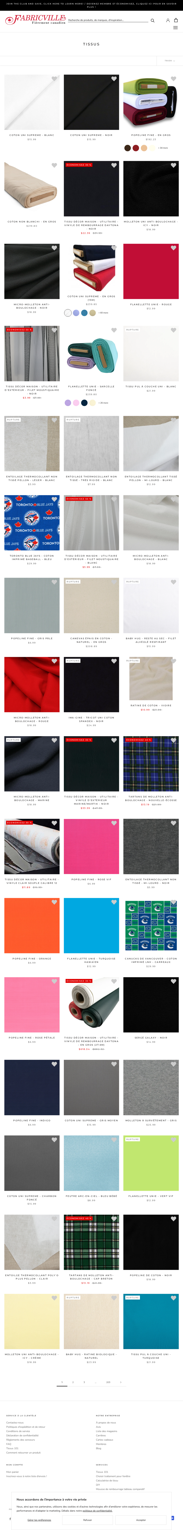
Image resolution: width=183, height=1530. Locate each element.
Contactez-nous (15, 1422)
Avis (98, 1427)
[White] (68, 313)
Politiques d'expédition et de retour (25, 1427)
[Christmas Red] (136, 148)
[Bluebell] (84, 313)
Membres (101, 1444)
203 (108, 1382)
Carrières (101, 1435)
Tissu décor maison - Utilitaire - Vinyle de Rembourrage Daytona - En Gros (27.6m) (91, 1041)
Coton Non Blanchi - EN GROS (32, 221)
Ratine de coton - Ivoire (151, 705)
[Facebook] (10, 1519)
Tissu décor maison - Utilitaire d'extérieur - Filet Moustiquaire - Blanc (91, 559)
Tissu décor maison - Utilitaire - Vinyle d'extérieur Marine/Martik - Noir (91, 800)
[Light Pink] (76, 403)
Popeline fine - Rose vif (91, 879)
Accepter (141, 1520)
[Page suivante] (120, 1382)
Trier (169, 61)
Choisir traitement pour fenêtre (113, 1476)
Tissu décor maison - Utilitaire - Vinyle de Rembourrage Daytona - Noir (91, 225)
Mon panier (12, 1472)
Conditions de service (18, 1431)
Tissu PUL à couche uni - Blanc (151, 386)
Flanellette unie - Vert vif (151, 1196)
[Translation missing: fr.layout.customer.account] (168, 20)
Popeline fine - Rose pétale (32, 1037)
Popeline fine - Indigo (32, 1120)
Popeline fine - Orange (32, 958)
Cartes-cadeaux (104, 1439)
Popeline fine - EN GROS (151, 135)
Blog (98, 1448)
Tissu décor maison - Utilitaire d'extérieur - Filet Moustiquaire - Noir (32, 390)
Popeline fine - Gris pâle (32, 638)
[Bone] (92, 313)
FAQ (8, 1444)
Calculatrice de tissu (107, 1480)
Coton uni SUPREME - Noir (91, 135)
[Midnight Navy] (84, 403)
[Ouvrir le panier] (176, 20)
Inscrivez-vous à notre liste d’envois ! (26, 1476)
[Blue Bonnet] (76, 313)
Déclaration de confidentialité (22, 1435)
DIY (98, 1485)
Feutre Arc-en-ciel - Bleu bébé (91, 1196)
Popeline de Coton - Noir (151, 1275)
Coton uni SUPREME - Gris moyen (91, 1120)
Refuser (87, 1520)
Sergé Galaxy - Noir (151, 1037)
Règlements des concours (20, 1439)
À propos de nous (106, 1422)
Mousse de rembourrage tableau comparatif (120, 1489)
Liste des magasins (106, 1431)
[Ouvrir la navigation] (175, 27)
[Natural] (92, 403)
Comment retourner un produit (23, 1452)
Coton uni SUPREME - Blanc (31, 135)
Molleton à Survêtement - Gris (151, 1120)
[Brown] (127, 148)
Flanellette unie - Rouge (151, 304)
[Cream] (144, 148)
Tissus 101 (12, 1448)
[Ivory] (152, 148)
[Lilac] (68, 403)
